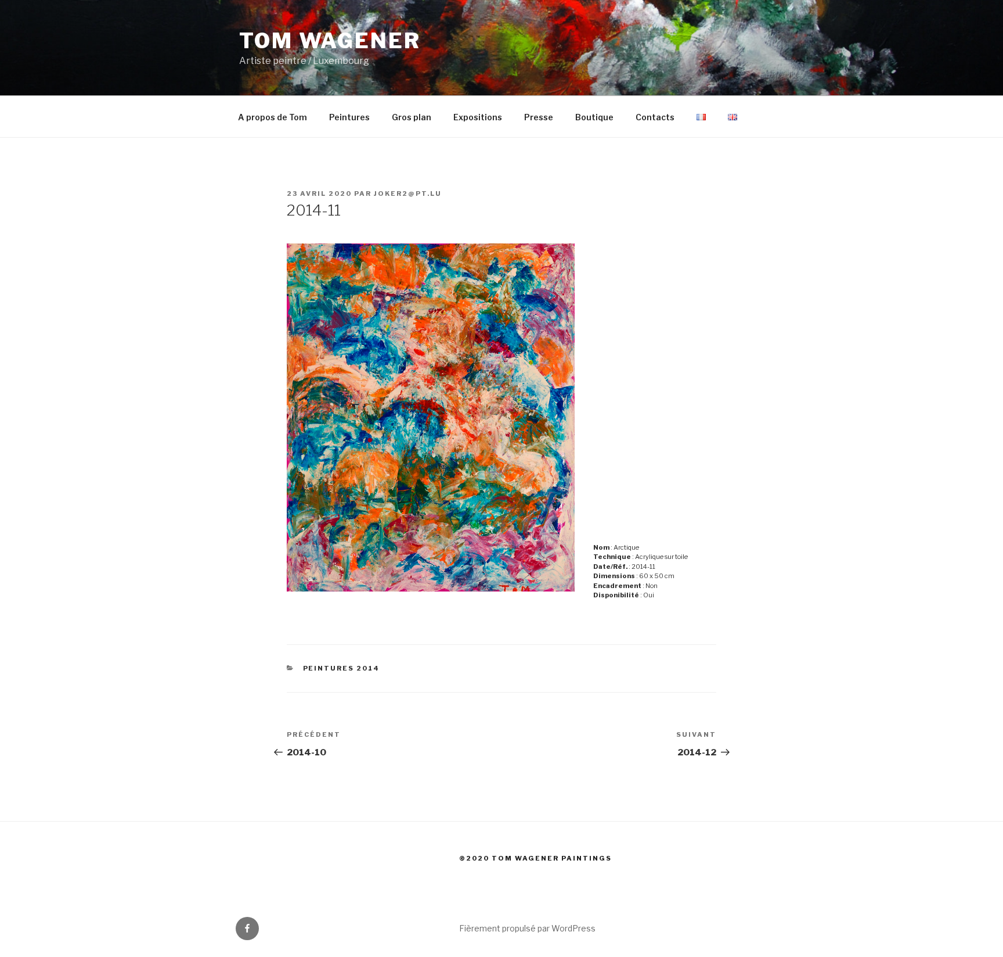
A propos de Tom (272, 117)
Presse (538, 117)
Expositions (477, 117)
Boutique (594, 117)
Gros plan (411, 117)
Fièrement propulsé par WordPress (527, 928)
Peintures (349, 117)
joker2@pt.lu (408, 193)
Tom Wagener (330, 40)
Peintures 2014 (341, 668)
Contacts (655, 117)
